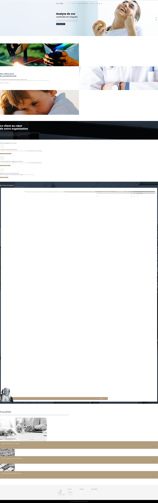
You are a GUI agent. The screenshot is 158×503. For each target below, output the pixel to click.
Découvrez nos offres (4, 82)
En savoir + (154, 446)
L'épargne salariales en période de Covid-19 (11, 473)
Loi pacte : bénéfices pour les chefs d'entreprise (12, 458)
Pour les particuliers (94, 491)
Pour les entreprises (94, 493)
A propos (73, 3)
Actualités (81, 493)
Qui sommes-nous (82, 491)
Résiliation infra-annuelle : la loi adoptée (10, 443)
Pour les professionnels (94, 492)
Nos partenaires (5, 165)
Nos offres (4, 177)
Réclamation (81, 494)
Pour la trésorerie (93, 494)
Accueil (69, 3)
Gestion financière (93, 495)
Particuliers (92, 3)
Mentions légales (82, 495)
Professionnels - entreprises (82, 3)
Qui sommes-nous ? (5, 153)
